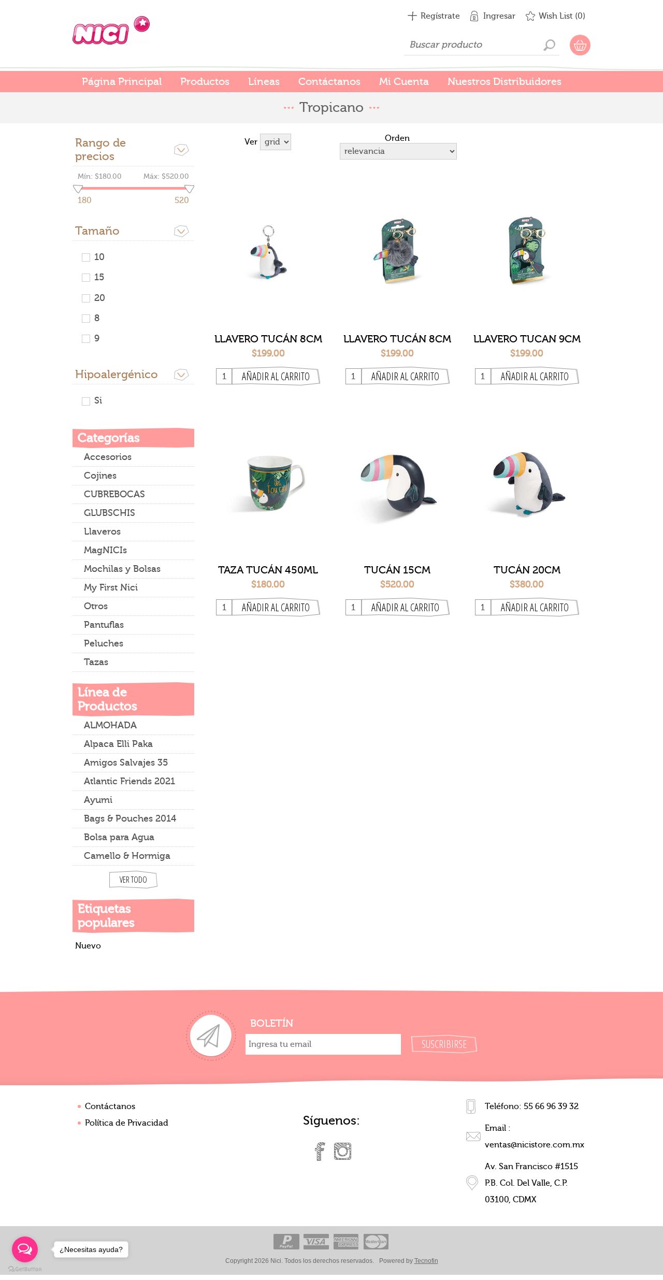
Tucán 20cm (527, 570)
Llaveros (102, 531)
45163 (397, 474)
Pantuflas (104, 625)
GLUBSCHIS (109, 513)
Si (98, 400)
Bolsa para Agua (119, 837)
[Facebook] (320, 1151)
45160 (268, 243)
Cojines (100, 475)
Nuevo (88, 946)
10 (99, 257)
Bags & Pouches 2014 (130, 818)
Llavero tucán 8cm (268, 339)
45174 (397, 243)
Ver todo (133, 879)
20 (99, 298)
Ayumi (98, 800)
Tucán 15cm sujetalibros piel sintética (397, 570)
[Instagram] (343, 1151)
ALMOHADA (110, 725)
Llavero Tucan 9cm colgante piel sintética (527, 339)
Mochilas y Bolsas (122, 569)
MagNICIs (105, 550)
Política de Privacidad (126, 1123)
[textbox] (481, 45)
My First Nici (111, 587)
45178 (268, 474)
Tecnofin (426, 1260)
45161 (527, 243)
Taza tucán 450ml (268, 570)
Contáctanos (110, 1106)
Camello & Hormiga (127, 856)
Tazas (96, 662)
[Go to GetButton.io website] (24, 1269)
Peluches (103, 643)
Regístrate (440, 16)
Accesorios (108, 457)
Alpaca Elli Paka (118, 744)
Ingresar (499, 16)
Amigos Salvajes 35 (126, 762)
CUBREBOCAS (114, 494)
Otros (96, 606)
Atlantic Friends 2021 (129, 781)
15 (99, 277)
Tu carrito (580, 45)
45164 (527, 474)
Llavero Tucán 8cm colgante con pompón (397, 339)
